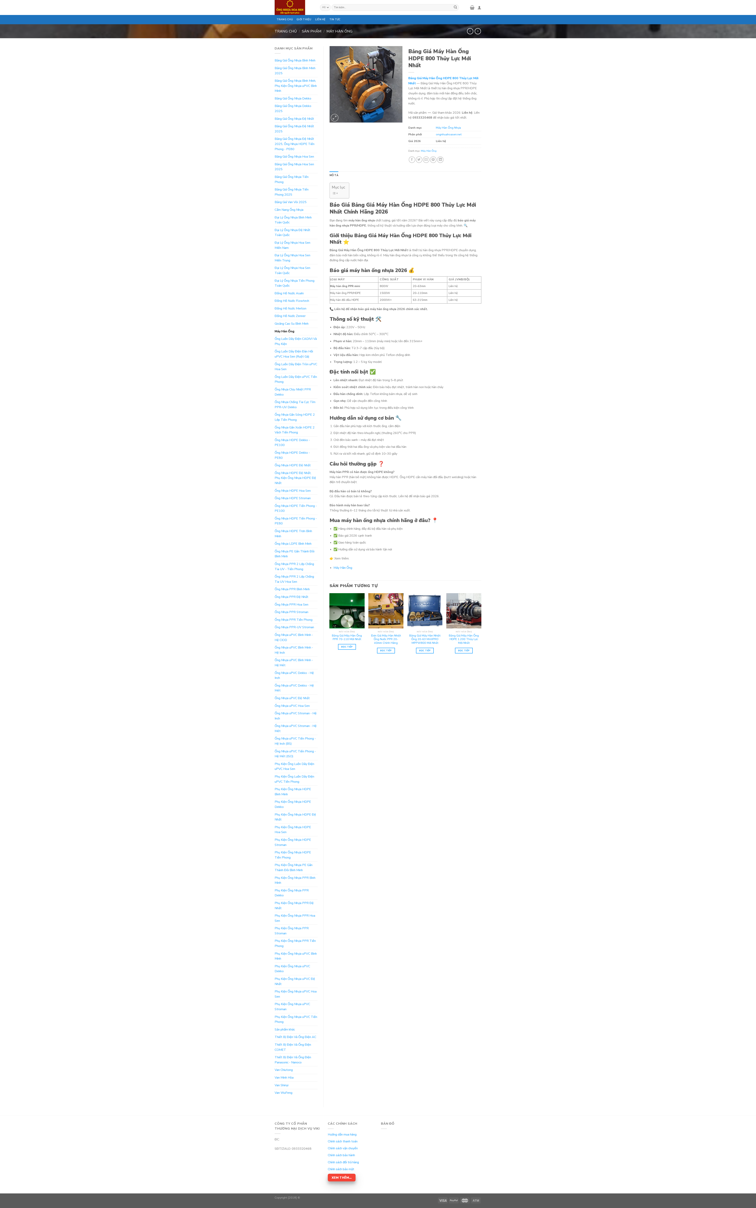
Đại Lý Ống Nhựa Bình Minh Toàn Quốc (293, 220)
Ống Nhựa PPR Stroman (291, 612)
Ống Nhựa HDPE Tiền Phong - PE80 (296, 521)
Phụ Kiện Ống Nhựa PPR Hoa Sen (295, 918)
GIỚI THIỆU (303, 19)
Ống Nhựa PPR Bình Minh (292, 589)
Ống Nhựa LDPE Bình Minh (293, 544)
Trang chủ (286, 31)
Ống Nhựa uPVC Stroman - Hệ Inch (296, 716)
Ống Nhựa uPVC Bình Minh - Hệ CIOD (294, 637)
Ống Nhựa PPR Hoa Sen (291, 604)
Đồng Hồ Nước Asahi (289, 293)
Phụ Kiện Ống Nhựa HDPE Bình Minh (293, 791)
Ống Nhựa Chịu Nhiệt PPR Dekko (293, 392)
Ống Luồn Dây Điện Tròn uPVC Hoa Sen (296, 367)
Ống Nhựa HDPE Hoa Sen (293, 491)
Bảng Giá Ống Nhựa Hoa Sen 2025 (294, 167)
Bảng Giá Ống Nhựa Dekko (293, 98)
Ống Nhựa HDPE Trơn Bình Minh (293, 533)
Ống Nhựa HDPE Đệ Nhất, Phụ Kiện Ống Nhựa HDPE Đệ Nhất (295, 478)
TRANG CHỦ (285, 19)
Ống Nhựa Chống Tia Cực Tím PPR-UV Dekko (295, 404)
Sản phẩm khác (285, 1029)
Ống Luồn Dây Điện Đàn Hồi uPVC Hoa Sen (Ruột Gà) (294, 354)
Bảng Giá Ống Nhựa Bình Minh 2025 (295, 70)
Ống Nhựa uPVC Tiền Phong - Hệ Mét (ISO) (295, 754)
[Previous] (330, 628)
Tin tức (335, 19)
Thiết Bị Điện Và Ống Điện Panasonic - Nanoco (293, 1060)
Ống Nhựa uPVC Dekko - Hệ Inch (294, 675)
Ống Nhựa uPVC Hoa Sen (292, 706)
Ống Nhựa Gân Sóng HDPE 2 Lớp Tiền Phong (295, 417)
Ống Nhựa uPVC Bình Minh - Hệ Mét (294, 662)
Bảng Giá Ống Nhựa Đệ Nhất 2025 (294, 129)
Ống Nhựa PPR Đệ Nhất (291, 597)
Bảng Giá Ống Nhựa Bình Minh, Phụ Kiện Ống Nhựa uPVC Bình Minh (296, 86)
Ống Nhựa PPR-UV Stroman (294, 627)
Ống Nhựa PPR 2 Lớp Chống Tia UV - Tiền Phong (294, 566)
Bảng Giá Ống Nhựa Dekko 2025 (293, 108)
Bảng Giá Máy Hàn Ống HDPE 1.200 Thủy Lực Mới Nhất (464, 639)
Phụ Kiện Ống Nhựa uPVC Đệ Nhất (295, 981)
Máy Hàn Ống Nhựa (448, 128)
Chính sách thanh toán (343, 1141)
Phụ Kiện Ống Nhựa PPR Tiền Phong (295, 943)
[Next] (481, 628)
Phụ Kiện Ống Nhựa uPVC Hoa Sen (296, 994)
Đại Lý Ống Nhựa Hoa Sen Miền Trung (292, 258)
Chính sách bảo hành (341, 1155)
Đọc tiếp (347, 646)
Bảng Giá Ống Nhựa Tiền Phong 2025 (292, 192)
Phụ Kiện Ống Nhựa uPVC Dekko (292, 969)
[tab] (334, 175)
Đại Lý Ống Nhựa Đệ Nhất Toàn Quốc (292, 232)
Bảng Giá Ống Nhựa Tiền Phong (292, 179)
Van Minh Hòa (284, 1077)
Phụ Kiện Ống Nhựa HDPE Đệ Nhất (295, 817)
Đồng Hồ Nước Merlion (290, 308)
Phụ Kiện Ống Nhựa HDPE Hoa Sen (293, 829)
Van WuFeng (283, 1093)
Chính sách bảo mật (341, 1169)
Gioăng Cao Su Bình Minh (292, 324)
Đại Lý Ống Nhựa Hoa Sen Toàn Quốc (292, 270)
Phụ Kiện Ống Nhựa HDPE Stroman (293, 842)
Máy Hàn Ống (339, 31)
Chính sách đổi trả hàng (343, 1162)
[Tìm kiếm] (455, 7)
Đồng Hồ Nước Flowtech (292, 301)
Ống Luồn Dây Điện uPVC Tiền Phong (296, 379)
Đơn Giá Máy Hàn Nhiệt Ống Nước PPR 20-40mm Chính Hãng (386, 639)
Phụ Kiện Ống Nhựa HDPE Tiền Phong (293, 855)
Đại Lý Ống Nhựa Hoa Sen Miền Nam (292, 245)
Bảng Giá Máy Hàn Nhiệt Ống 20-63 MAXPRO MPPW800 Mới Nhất (424, 639)
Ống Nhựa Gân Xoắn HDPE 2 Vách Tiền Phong (295, 430)
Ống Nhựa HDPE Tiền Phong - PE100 (296, 508)
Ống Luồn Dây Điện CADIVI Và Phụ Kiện (296, 341)
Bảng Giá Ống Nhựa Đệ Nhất (294, 119)
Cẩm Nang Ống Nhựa (289, 210)
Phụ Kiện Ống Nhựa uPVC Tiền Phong (296, 1019)
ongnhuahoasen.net (448, 134)
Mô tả (334, 175)
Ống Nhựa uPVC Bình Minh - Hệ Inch (294, 650)
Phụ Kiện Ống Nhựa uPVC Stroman (292, 1006)
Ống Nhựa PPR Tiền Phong (293, 620)
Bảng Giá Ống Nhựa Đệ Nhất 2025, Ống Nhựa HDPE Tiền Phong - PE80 (294, 144)
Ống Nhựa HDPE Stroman (293, 498)
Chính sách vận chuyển (343, 1148)
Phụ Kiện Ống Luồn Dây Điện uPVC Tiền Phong (294, 779)
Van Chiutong (284, 1070)
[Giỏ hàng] (472, 7)
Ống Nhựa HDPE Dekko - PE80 (292, 455)
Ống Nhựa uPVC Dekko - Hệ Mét (294, 688)
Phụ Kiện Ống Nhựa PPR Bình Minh (295, 880)
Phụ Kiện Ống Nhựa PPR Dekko (292, 893)
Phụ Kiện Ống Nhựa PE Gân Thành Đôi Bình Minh (293, 867)
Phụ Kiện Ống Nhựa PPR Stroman (292, 931)
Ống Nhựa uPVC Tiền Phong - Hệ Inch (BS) (295, 741)
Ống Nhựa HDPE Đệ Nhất (293, 465)
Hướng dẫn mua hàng (342, 1134)
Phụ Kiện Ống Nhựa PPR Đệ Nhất (294, 905)
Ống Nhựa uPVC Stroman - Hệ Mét (296, 728)
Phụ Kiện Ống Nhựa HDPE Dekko (293, 804)
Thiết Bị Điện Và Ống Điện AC (295, 1037)
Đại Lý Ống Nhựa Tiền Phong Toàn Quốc (294, 283)
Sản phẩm (311, 31)
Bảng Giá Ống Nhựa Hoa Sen (294, 156)
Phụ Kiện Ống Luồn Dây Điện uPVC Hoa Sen (294, 766)
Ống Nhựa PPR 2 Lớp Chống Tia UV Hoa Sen (294, 579)
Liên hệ (320, 19)
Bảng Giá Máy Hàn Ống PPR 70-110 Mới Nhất (347, 637)
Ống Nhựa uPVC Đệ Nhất (292, 698)
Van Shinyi (281, 1085)
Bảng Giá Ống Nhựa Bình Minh (295, 60)
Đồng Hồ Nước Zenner (290, 316)
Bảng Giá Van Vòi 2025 (291, 202)
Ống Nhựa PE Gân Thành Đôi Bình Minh (294, 554)
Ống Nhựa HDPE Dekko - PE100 (292, 442)
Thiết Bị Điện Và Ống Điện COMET (293, 1047)
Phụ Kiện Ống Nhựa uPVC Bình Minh (296, 956)
